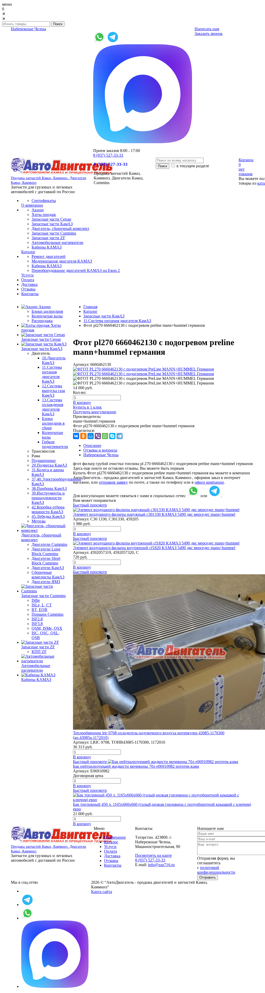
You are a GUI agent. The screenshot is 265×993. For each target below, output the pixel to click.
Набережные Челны (28, 29)
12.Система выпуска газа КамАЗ (53, 390)
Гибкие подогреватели (55, 444)
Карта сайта (101, 891)
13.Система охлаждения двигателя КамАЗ (52, 407)
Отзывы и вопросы (100, 450)
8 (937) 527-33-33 (108, 155)
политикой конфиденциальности (216, 869)
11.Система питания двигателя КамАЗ (52, 374)
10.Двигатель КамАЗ (53, 360)
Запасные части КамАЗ (103, 316)
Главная (90, 307)
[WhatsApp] (105, 436)
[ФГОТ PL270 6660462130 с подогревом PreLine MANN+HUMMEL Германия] (143, 369)
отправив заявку (113, 482)
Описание (92, 445)
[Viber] (98, 436)
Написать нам (207, 29)
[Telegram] (119, 436)
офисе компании (209, 482)
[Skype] (112, 436)
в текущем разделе (192, 166)
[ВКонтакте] (76, 436)
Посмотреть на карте (153, 855)
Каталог (90, 311)
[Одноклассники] (83, 436)
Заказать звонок (209, 33)
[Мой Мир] (90, 436)
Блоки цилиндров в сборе (53, 423)
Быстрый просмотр (90, 505)
